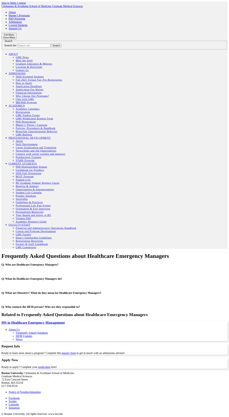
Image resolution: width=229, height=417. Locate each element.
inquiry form (69, 353)
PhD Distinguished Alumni (31, 167)
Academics (17, 105)
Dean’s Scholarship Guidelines (34, 237)
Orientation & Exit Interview (33, 208)
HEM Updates (24, 336)
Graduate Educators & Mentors (34, 63)
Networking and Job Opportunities (36, 150)
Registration (23, 112)
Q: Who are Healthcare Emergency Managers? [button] (30, 264)
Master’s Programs (19, 15)
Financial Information (29, 92)
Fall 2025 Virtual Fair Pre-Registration (39, 80)
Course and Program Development (36, 231)
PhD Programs (17, 18)
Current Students (18, 25)
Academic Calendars (28, 109)
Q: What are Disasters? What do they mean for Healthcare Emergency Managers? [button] (51, 292)
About (12, 12)
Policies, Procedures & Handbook (35, 128)
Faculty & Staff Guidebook (32, 244)
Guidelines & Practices (29, 202)
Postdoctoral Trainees (28, 157)
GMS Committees (26, 247)
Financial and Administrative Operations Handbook (46, 228)
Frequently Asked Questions (32, 332)
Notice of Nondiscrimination (25, 392)
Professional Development (30, 138)
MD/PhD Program (26, 102)
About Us (14, 329)
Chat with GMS (25, 99)
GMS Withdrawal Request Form (34, 118)
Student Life (23, 179)
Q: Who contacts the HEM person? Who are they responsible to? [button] (40, 306)
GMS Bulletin (24, 134)
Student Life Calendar (29, 192)
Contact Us (22, 70)
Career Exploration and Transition (36, 147)
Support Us (15, 28)
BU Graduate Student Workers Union (37, 183)
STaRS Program (25, 160)
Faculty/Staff (19, 225)
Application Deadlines (29, 86)
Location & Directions (29, 67)
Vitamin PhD (23, 218)
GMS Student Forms (28, 115)
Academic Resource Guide (31, 221)
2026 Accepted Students (30, 76)
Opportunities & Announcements (35, 189)
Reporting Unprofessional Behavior (36, 131)
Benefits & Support (27, 186)
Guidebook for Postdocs (30, 170)
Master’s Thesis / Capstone (31, 125)
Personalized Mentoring (30, 212)
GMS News (22, 57)
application (44, 366)
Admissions (15, 21)
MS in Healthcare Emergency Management (33, 322)
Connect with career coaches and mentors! (40, 154)
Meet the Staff (24, 60)
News (19, 339)
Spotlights (22, 199)
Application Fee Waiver (30, 89)
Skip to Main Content (13, 2)
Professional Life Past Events (33, 205)
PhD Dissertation (26, 121)
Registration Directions (29, 241)
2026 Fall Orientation (28, 173)
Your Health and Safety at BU (33, 215)
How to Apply (24, 83)
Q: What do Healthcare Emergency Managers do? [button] (31, 278)
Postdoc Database (26, 196)
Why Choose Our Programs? (32, 96)
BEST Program (25, 176)
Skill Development (27, 144)
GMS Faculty (23, 234)
